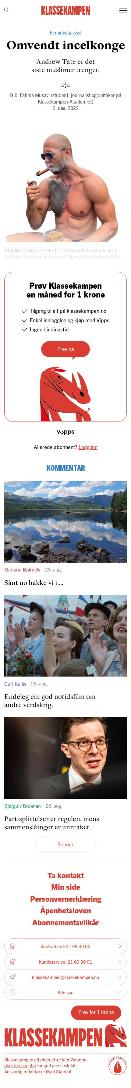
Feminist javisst (66, 32)
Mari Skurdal (58, 1071)
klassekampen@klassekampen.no (65, 977)
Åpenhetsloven (65, 910)
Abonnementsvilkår (65, 922)
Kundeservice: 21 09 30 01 (65, 962)
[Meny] (123, 10)
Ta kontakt (66, 875)
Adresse (65, 992)
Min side (65, 886)
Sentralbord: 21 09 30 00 (65, 946)
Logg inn (88, 447)
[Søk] (6, 10)
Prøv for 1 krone (96, 1012)
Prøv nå (65, 348)
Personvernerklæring (65, 898)
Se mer (65, 844)
